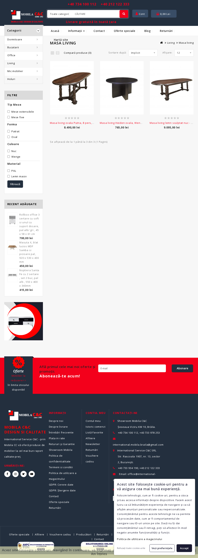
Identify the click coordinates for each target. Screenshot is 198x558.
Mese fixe (17, 117)
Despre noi (56, 421)
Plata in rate (57, 438)
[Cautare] (123, 14)
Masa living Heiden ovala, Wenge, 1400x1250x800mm (134, 123)
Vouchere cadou (60, 534)
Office (11, 55)
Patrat (15, 131)
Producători (83, 534)
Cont (141, 14)
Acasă (55, 31)
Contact (99, 31)
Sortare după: (117, 52)
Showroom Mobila (61, 450)
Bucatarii (13, 47)
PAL (13, 170)
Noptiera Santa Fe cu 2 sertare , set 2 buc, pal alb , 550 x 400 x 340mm (29, 277)
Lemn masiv (19, 176)
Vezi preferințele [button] (162, 548)
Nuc (13, 151)
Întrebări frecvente (61, 432)
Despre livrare (58, 426)
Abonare (182, 368)
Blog (147, 31)
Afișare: (167, 52)
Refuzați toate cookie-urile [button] (131, 548)
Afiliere (90, 438)
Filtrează (15, 184)
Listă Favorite (94, 432)
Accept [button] (184, 548)
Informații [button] (75, 31)
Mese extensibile (22, 111)
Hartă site (61, 40)
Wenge (15, 156)
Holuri (11, 79)
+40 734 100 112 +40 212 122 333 (98, 4)
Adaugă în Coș (72, 129)
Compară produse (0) (77, 52)
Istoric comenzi (95, 426)
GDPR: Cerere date (61, 484)
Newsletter (93, 444)
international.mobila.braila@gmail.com (138, 444)
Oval (14, 137)
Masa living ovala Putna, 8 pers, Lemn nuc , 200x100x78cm (88, 123)
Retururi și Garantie (62, 444)
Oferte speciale (124, 31)
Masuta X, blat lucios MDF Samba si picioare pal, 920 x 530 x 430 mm (29, 252)
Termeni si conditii (61, 467)
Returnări (166, 31)
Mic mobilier (15, 71)
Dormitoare (14, 39)
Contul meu (93, 421)
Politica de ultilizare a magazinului (139, 539)
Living (11, 63)
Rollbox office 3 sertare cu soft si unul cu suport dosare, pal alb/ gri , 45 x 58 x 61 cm (29, 224)
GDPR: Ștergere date (62, 490)
